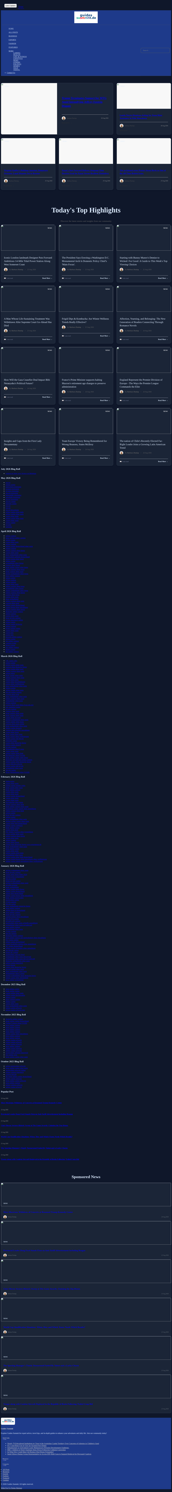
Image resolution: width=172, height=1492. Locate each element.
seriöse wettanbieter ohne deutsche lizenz (21, 976)
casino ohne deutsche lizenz (16, 743)
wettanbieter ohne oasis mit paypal (18, 957)
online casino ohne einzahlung (17, 1034)
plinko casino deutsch (14, 728)
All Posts (6, 1470)
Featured (6, 1478)
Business (6, 1472)
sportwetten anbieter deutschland (18, 557)
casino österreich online (14, 620)
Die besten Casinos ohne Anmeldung (19, 832)
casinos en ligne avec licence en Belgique (21, 473)
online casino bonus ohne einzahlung (19, 896)
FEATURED (13, 47)
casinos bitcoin (11, 1074)
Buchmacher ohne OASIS (15, 755)
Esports (5, 1474)
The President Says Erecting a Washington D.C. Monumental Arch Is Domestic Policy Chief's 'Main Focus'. (85, 261)
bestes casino (10, 645)
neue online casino (12, 849)
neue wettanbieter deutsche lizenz (18, 906)
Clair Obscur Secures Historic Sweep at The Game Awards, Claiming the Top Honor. (34, 1125)
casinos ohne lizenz (13, 565)
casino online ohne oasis (15, 834)
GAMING (16, 53)
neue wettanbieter (12, 599)
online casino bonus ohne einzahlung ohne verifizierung (26, 859)
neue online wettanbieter (15, 980)
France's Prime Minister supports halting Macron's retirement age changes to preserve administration (84, 383)
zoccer (8, 483)
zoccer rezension (12, 499)
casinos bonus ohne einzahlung (17, 917)
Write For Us (6, 1488)
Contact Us (11, 73)
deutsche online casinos (14, 612)
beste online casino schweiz (16, 1081)
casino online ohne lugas (15, 722)
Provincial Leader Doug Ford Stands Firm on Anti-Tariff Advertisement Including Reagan (37, 1114)
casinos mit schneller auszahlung (18, 730)
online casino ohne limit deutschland (19, 857)
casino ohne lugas (12, 732)
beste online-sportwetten (15, 898)
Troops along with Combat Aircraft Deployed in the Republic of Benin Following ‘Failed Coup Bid (40, 1159)
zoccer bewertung (12, 510)
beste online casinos (13, 790)
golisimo (9, 527)
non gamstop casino (13, 707)
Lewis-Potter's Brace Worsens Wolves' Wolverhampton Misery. (41, 6)
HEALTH (16, 55)
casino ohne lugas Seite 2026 (16, 875)
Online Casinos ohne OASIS (16, 1023)
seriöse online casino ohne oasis (17, 821)
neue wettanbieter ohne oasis (16, 555)
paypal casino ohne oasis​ (15, 969)
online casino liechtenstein (15, 995)
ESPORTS (12, 40)
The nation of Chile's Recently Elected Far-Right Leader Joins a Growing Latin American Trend (142, 444)
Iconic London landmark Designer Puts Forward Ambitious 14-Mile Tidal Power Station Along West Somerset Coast (28, 261)
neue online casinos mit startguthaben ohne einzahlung (26, 938)
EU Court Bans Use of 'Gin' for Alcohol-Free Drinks (26, 1446)
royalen (8, 525)
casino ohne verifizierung (15, 684)
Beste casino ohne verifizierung (17, 737)
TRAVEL (16, 70)
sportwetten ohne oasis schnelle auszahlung (22, 923)
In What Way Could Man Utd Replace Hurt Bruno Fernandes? (30, 1452)
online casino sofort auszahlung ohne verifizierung (24, 861)
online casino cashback (14, 826)
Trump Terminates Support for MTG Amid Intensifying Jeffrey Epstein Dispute (84, 102)
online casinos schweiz (14, 1085)
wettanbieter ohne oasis (14, 701)
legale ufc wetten (12, 952)
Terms (13, 1488)
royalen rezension (12, 491)
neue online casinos (13, 576)
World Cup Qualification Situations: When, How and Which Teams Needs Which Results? (36, 1137)
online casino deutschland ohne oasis (19, 546)
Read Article (66, 123)
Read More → (47, 278)
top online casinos (12, 641)
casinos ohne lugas (12, 595)
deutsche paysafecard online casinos (19, 760)
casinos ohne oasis (12, 603)
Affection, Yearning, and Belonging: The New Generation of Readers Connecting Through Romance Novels (142, 322)
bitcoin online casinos (14, 692)
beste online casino (13, 828)
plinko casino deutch (13, 745)
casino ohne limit (12, 830)
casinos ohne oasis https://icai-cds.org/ (20, 705)
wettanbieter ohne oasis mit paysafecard (20, 959)
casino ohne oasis (12, 516)
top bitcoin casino (12, 950)
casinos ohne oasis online (15, 724)
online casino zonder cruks (15, 786)
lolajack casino (11, 504)
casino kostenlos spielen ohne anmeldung (21, 944)
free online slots (11, 1055)
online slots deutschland (14, 893)
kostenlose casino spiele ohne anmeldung (21, 809)
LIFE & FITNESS (20, 57)
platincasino (10, 781)
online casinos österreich (15, 1072)
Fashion (6, 1476)
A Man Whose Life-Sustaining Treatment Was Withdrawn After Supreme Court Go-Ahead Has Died (28, 322)
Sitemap (19, 1488)
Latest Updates (10, 6)
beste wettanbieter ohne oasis (16, 726)
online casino (10, 485)
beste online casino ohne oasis (17, 1057)
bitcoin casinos (11, 934)
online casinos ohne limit (15, 804)
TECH (15, 68)
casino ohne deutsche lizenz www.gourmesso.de (23, 844)
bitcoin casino (11, 770)
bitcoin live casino (12, 919)
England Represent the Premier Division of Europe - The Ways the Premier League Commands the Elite (141, 383)
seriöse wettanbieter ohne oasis (17, 720)
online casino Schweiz (14, 624)
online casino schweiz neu (15, 1010)
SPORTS (16, 66)
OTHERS (16, 62)
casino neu (9, 633)
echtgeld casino (11, 741)
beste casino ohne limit (14, 734)
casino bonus (10, 965)
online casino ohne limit (14, 753)
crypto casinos (11, 902)
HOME (11, 28)
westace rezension (12, 489)
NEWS (15, 60)
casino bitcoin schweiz (14, 764)
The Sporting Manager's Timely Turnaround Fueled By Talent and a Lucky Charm (34, 1148)
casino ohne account (13, 718)
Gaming (6, 1480)
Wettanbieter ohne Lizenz (15, 974)
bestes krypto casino (13, 881)
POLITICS (17, 64)
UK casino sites (11, 661)
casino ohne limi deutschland (16, 823)
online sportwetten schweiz (16, 1066)
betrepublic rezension (13, 495)
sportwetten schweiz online (16, 1070)
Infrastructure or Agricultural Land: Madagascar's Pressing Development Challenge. (38, 1448)
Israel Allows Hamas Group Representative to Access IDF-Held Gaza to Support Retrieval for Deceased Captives (49, 1454)
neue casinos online (13, 999)
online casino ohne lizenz (15, 889)
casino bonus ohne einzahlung (17, 607)
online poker (10, 673)
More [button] (11, 51)
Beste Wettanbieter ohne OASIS (17, 772)
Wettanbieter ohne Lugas (15, 749)
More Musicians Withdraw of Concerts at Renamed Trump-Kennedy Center (31, 1103)
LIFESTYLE (18, 58)
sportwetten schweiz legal (15, 955)
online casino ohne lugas (15, 559)
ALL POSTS (13, 32)
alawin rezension (12, 493)
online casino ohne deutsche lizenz (18, 762)
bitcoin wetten (11, 879)
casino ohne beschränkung (15, 682)
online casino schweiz (14, 1008)
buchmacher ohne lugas (14, 802)
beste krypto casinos (13, 618)
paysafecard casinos (13, 921)
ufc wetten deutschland (14, 946)
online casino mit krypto (14, 766)
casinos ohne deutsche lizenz (16, 667)
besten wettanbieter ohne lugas (17, 574)
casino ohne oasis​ (12, 631)
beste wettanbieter (12, 887)
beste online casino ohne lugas (17, 567)
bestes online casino (13, 628)
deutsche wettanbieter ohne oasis (18, 961)
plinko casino (10, 688)
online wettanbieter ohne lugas (17, 591)
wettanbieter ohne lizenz (15, 563)
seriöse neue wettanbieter (15, 877)
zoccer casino (11, 502)
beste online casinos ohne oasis (17, 807)
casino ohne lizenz (12, 842)
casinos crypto (11, 643)
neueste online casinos (14, 637)
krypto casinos (11, 709)
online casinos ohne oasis (15, 601)
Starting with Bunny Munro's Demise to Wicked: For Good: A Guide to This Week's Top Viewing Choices (143, 261)
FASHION (12, 43)
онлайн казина (11, 885)
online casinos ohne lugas (15, 569)
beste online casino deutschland (17, 1021)
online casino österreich (14, 963)
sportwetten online (12, 900)
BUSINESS (13, 36)
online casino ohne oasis (15, 512)
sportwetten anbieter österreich (17, 1053)
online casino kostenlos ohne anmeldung (20, 948)
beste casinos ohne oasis (14, 572)
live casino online (12, 940)
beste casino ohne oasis (14, 675)
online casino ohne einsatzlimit (17, 978)
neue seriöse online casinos (16, 538)
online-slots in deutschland (15, 910)
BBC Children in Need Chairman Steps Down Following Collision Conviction (36, 1450)
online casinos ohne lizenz (15, 551)
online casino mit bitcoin (15, 739)
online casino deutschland (15, 605)
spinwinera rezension (13, 487)
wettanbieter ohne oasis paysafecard (19, 925)
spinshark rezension (13, 497)
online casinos (11, 536)
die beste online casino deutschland (18, 1077)
